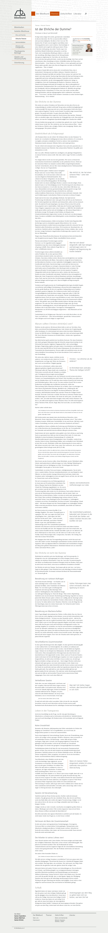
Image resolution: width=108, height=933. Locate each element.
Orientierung (19, 63)
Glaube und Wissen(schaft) (20, 58)
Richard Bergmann (78, 45)
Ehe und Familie (20, 35)
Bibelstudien (19, 27)
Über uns (35, 918)
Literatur (77, 14)
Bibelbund (19, 14)
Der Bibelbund (42, 14)
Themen (55, 14)
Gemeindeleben (20, 42)
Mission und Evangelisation (20, 46)
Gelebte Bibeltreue (21, 31)
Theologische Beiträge (19, 52)
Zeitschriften (66, 14)
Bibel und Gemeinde (83, 40)
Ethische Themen (45, 25)
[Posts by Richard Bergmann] (89, 48)
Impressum (36, 920)
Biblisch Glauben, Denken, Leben (60, 920)
